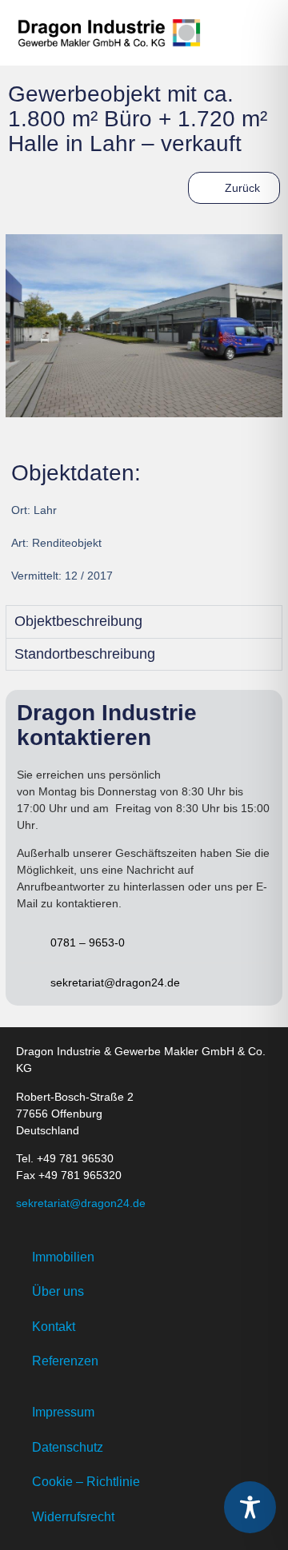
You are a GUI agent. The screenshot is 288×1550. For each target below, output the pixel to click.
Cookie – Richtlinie (86, 1481)
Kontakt (53, 1326)
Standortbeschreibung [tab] (84, 654)
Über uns (58, 1291)
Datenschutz (67, 1447)
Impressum (63, 1412)
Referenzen (65, 1361)
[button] (257, 33)
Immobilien (63, 1257)
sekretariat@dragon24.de (81, 1203)
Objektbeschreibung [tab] (78, 621)
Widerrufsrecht (73, 1517)
